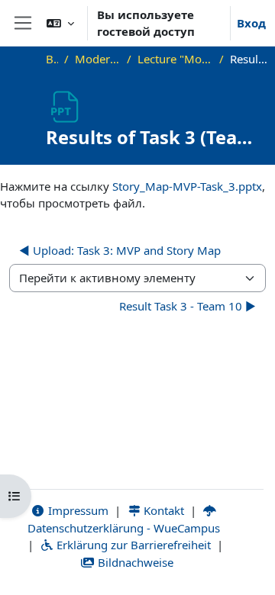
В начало (52, 58)
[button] (60, 23)
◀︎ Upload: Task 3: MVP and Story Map (120, 250)
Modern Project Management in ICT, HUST (98, 58)
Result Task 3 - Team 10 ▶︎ (187, 306)
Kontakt (162, 510)
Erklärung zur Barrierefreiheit (132, 544)
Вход (251, 23)
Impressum (76, 510)
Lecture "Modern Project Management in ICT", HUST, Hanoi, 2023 (175, 58)
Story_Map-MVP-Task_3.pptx (187, 186)
